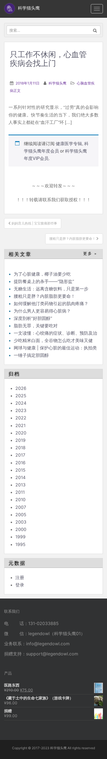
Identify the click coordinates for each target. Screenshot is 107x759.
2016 (20, 462)
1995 (20, 544)
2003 (20, 522)
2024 (20, 403)
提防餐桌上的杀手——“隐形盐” (44, 281)
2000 (20, 529)
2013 (20, 484)
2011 (20, 492)
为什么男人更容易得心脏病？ (42, 311)
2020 (20, 433)
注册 (19, 577)
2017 (20, 455)
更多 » (90, 254)
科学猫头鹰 (57, 83)
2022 (20, 418)
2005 (20, 514)
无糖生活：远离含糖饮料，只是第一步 (51, 288)
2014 (20, 477)
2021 (20, 425)
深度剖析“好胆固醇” (33, 318)
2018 (20, 447)
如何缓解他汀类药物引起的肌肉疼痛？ (51, 303)
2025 (20, 395)
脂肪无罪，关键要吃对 (36, 325)
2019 (20, 440)
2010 (20, 499)
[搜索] (95, 30)
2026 (20, 388)
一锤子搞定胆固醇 (31, 355)
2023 (20, 410)
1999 (20, 536)
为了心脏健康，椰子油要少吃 (42, 274)
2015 (20, 470)
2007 (20, 507)
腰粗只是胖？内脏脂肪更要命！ (44, 296)
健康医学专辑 (69, 143)
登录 (19, 585)
